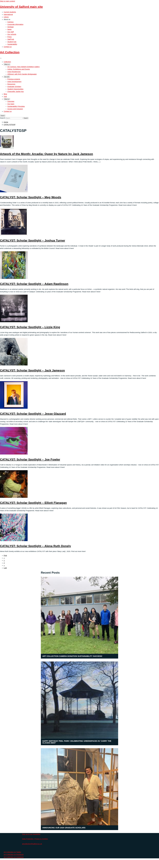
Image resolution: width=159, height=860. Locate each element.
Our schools (11, 34)
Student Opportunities (15, 89)
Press (9, 37)
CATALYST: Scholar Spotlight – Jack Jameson (32, 370)
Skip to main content (7, 1)
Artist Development (14, 82)
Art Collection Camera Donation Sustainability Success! (72, 656)
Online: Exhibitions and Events (18, 69)
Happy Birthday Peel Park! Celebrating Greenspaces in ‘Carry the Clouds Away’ (76, 742)
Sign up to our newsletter (31, 834)
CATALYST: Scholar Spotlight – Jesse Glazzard (33, 413)
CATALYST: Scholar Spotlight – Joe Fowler (30, 459)
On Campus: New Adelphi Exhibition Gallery (23, 67)
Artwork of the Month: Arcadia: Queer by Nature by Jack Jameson (46, 154)
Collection (7, 62)
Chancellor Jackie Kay (15, 91)
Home (6, 122)
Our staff (10, 32)
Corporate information (15, 24)
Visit (5, 96)
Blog (5, 94)
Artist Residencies (14, 72)
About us (6, 99)
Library (6, 17)
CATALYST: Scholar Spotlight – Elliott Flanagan (33, 502)
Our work (6, 76)
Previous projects (13, 79)
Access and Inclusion (15, 109)
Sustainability (12, 44)
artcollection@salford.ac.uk (32, 844)
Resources (11, 84)
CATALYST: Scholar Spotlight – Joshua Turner (32, 240)
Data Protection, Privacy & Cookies (35, 839)
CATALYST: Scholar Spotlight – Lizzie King (30, 327)
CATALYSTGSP (9, 125)
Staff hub (10, 39)
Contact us (8, 47)
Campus (10, 22)
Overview (10, 101)
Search (2, 118)
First (5, 555)
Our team (10, 104)
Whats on (6, 64)
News (9, 29)
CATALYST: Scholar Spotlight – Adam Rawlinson (34, 283)
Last (5, 568)
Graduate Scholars (14, 87)
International (8, 14)
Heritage (10, 27)
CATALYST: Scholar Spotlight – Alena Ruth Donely (35, 546)
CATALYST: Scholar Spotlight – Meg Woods (30, 197)
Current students (10, 12)
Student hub (11, 42)
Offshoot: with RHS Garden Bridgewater (22, 74)
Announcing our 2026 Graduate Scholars (63, 828)
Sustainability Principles (16, 106)
